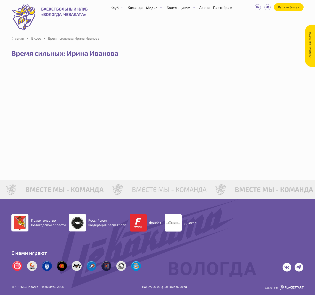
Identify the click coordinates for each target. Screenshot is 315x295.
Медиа (152, 8)
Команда (135, 7)
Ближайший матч (310, 45)
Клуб (115, 8)
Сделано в (271, 287)
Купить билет (288, 7)
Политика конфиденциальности (164, 287)
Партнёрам (222, 7)
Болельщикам (178, 8)
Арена (204, 7)
